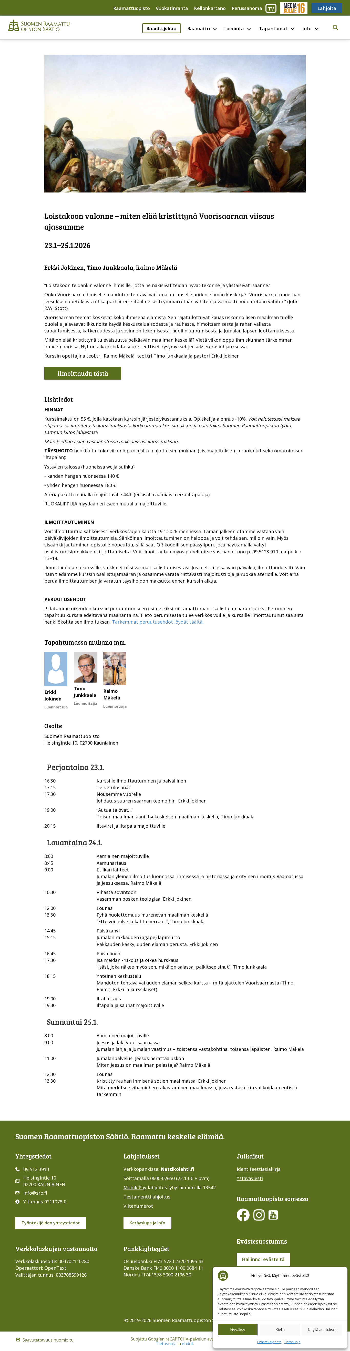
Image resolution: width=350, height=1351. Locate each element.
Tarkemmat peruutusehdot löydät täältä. (157, 622)
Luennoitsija (56, 706)
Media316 (293, 8)
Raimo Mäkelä (111, 694)
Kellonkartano (210, 8)
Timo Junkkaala (85, 691)
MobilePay (134, 1187)
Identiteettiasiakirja (259, 1169)
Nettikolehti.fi (177, 1169)
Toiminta (233, 28)
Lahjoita (326, 8)
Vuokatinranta (172, 8)
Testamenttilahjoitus (146, 1197)
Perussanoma (247, 8)
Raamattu (198, 28)
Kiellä (280, 1329)
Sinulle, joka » (162, 28)
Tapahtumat (273, 28)
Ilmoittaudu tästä (83, 373)
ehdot (187, 1343)
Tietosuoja (292, 1341)
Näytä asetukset (322, 1329)
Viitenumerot (138, 1206)
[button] (335, 28)
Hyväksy (237, 1329)
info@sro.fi (35, 1193)
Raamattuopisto (131, 8)
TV (271, 9)
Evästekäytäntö (269, 1341)
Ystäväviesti (250, 1178)
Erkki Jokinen (52, 695)
